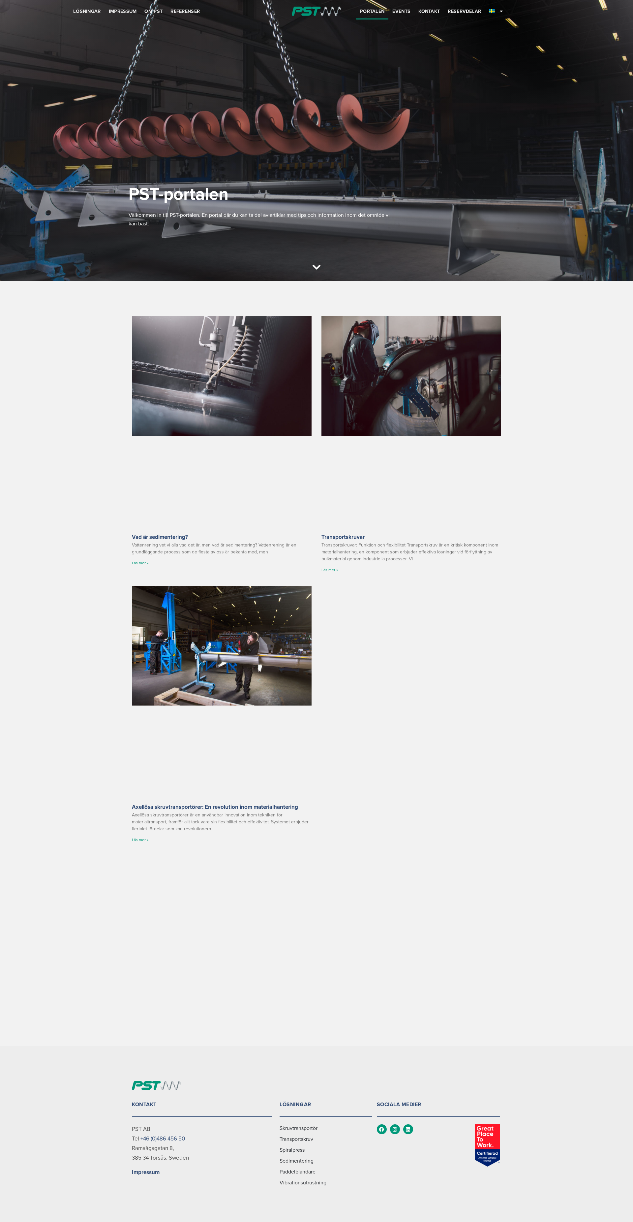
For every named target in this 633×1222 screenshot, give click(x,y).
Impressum (123, 11)
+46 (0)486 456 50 (162, 1138)
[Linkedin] (408, 1129)
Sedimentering (297, 1161)
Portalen (372, 11)
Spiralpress (292, 1150)
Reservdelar (464, 11)
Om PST (153, 11)
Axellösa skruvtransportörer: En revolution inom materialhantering (215, 807)
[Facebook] (382, 1129)
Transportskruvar (343, 537)
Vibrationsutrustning (303, 1182)
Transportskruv (296, 1139)
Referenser (185, 11)
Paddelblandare (298, 1172)
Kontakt (429, 11)
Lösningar (87, 11)
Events (401, 11)
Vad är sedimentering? (160, 537)
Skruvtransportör (298, 1128)
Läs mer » (140, 563)
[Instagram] (395, 1129)
